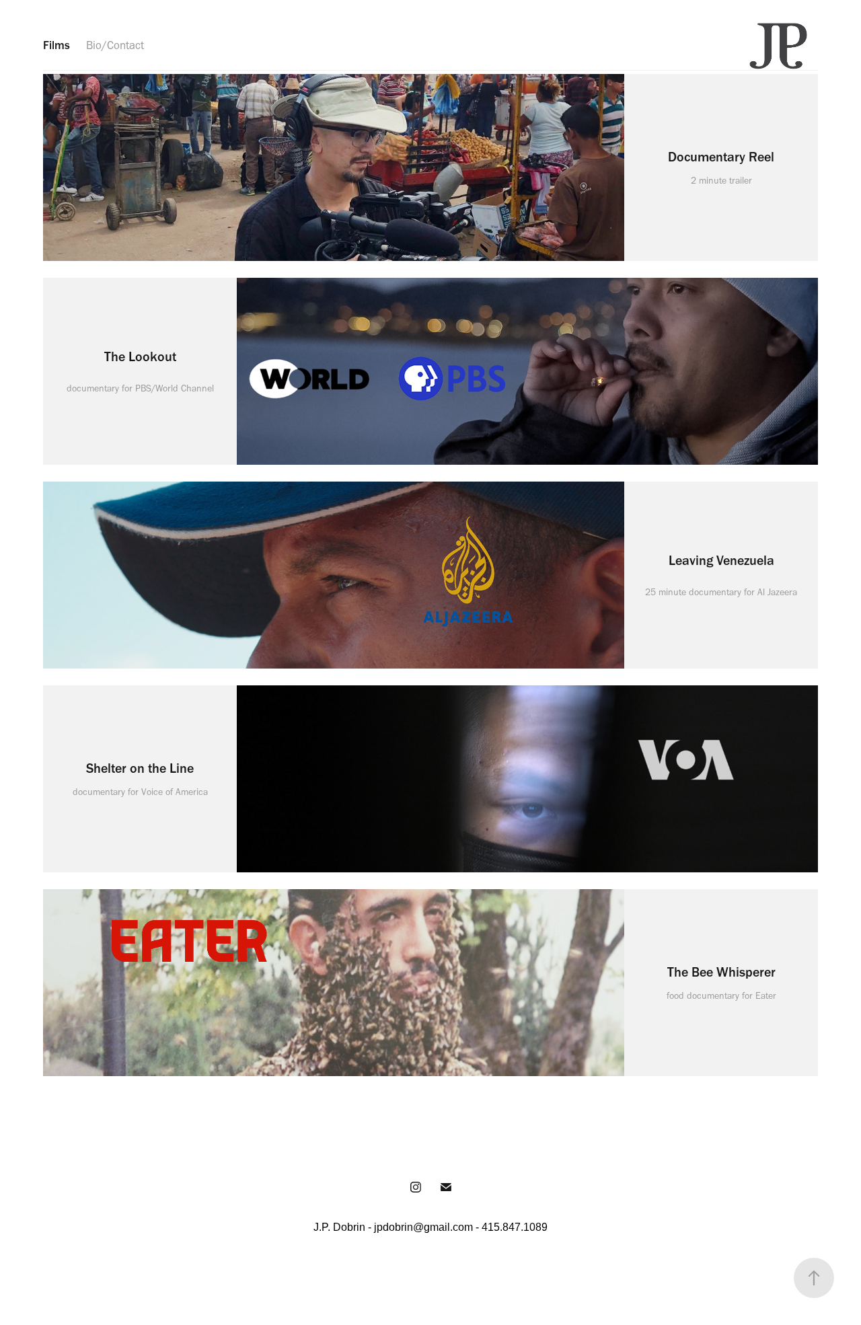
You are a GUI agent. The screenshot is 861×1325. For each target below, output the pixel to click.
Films (56, 45)
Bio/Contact (115, 45)
